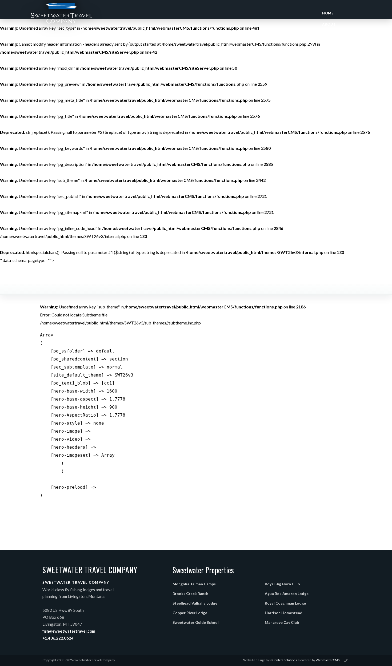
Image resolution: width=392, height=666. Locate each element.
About (329, 24)
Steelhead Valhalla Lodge (195, 603)
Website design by (270, 660)
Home (328, 13)
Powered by (318, 660)
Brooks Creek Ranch (190, 593)
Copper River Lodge (190, 612)
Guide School (336, 47)
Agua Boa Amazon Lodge (287, 593)
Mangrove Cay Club (282, 622)
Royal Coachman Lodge (285, 603)
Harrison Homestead (283, 612)
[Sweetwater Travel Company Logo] (61, 15)
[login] (346, 660)
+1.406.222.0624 (58, 638)
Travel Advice (336, 58)
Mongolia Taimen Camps (194, 584)
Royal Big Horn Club (282, 584)
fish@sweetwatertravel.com (68, 631)
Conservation (337, 69)
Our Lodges (334, 35)
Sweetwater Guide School (196, 622)
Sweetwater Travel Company (89, 570)
